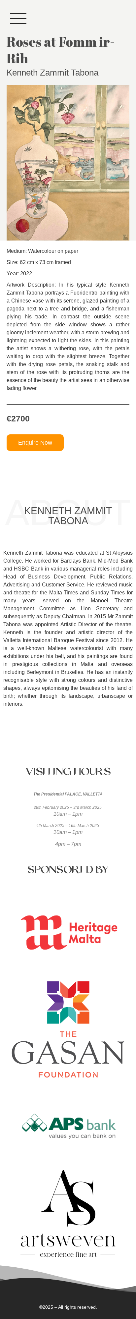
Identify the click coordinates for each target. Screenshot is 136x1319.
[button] (35, 442)
